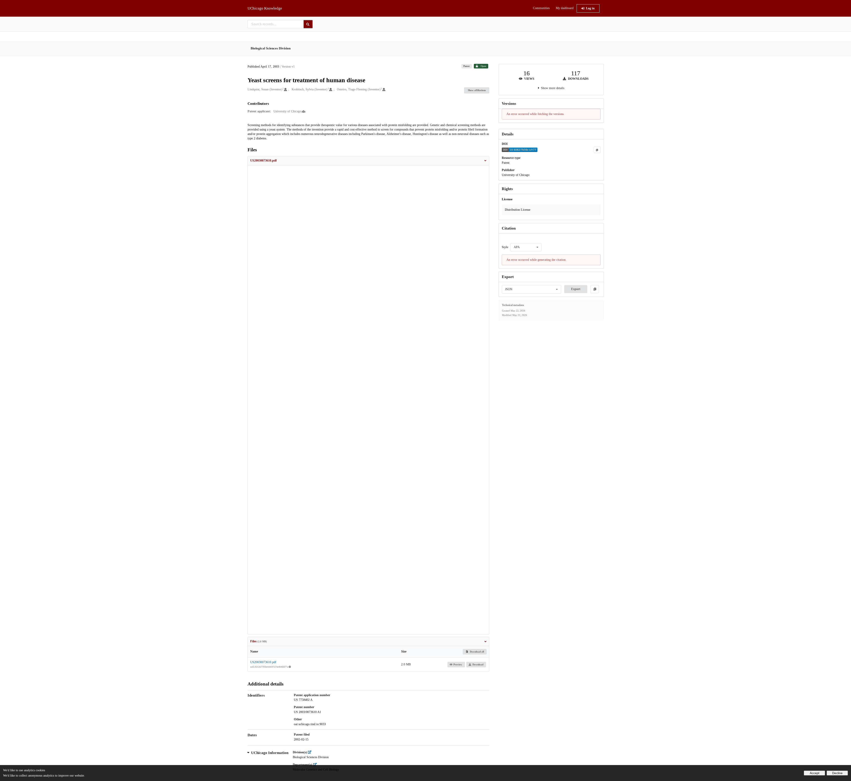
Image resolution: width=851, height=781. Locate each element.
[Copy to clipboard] (597, 150)
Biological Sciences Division (271, 48)
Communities (541, 8)
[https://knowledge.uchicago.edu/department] (316, 764)
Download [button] (477, 664)
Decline (837, 773)
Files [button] (258, 641)
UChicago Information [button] (269, 753)
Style (505, 247)
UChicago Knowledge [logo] (265, 8)
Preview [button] (457, 664)
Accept (814, 773)
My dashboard (565, 8)
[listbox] (525, 247)
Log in (590, 8)
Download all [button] (476, 651)
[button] (368, 161)
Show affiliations (477, 90)
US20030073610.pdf (263, 662)
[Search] (308, 24)
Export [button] (575, 289)
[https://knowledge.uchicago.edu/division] (311, 752)
